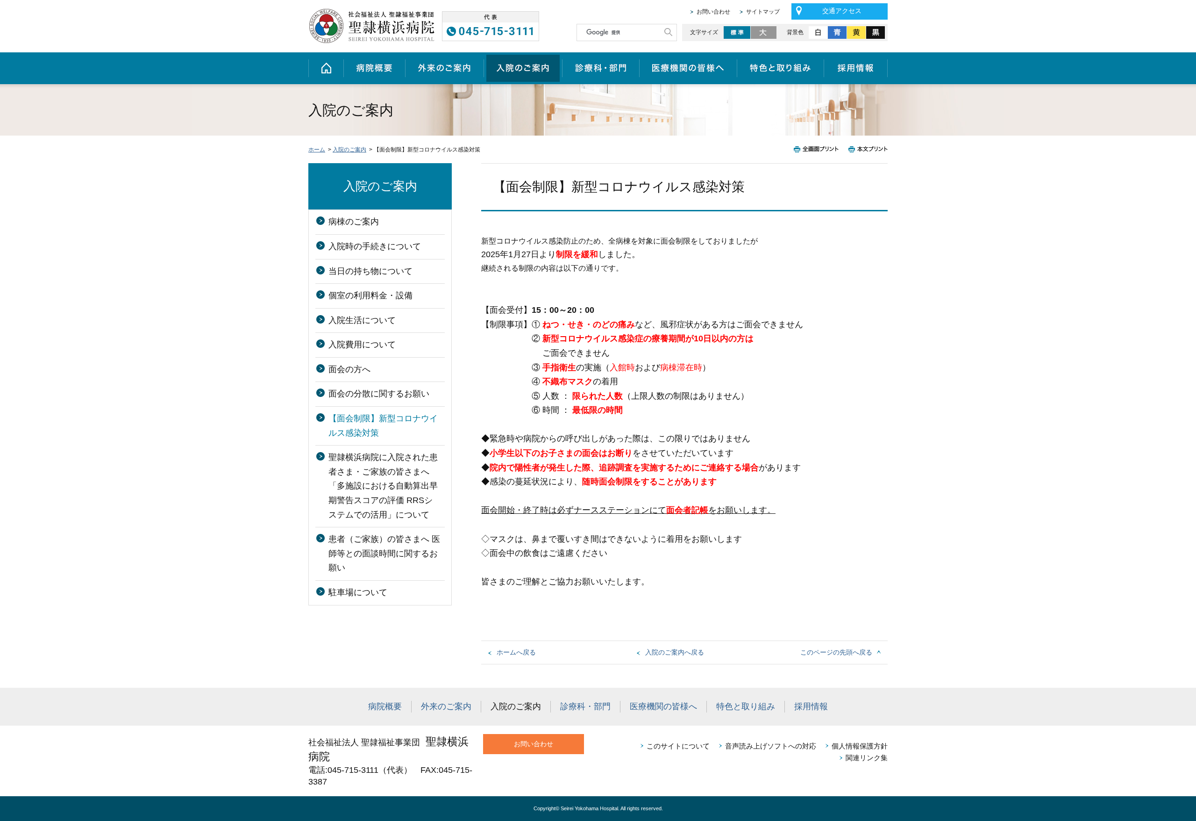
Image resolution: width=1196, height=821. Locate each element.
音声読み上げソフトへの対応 (770, 746)
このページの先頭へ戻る (836, 652)
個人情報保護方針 (860, 746)
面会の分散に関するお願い (378, 393)
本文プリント (866, 149)
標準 (737, 32)
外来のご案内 (444, 68)
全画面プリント (819, 149)
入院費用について (362, 344)
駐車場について (357, 592)
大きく (764, 32)
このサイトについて (678, 746)
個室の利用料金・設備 (370, 295)
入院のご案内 (523, 68)
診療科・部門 (600, 68)
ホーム (325, 68)
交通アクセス (841, 10)
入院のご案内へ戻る (674, 652)
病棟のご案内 (353, 221)
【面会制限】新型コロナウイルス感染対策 (383, 426)
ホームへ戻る (516, 652)
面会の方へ (349, 369)
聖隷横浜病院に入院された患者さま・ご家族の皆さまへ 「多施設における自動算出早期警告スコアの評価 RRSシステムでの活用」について (383, 486)
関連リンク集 (867, 758)
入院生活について (362, 320)
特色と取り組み (780, 68)
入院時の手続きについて (374, 246)
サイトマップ (763, 11)
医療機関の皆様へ (688, 68)
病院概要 (374, 68)
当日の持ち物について (370, 271)
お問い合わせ (713, 11)
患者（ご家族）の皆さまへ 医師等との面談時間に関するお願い (384, 553)
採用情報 (856, 68)
